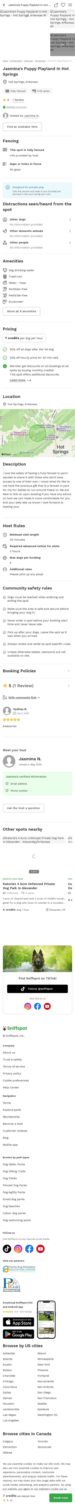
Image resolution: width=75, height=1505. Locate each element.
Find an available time (22, 126)
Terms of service (14, 1066)
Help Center (11, 1087)
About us (9, 1052)
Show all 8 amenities (21, 311)
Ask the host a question (23, 808)
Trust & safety (12, 1059)
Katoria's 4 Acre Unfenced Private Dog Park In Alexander (29, 886)
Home (7, 1102)
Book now (61, 1497)
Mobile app (10, 1144)
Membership (11, 1116)
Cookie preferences (16, 1080)
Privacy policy (12, 1073)
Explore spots (12, 1109)
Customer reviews (15, 1130)
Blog (6, 1137)
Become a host (13, 1123)
